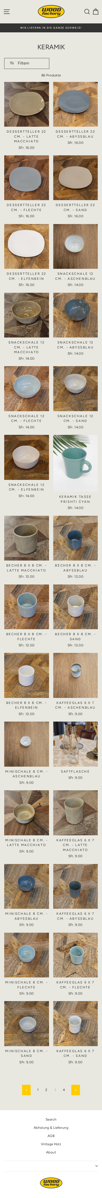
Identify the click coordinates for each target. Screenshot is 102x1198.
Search (51, 1119)
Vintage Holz (51, 1144)
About (51, 1152)
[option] (51, 28)
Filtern (23, 63)
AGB (51, 1136)
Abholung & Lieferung (51, 1128)
